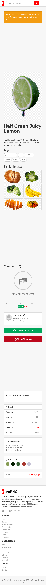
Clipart (4, 555)
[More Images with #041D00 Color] (13, 464)
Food (37, 427)
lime (20, 155)
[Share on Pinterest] (15, 511)
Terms (4, 519)
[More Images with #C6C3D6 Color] (29, 464)
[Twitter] (32, 475)
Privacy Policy (7, 527)
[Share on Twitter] (3, 511)
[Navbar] (41, 3)
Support (4, 522)
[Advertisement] (23, 48)
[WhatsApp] (39, 475)
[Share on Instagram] (10, 511)
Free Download (24, 330)
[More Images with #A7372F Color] (24, 464)
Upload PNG (6, 530)
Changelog (5, 537)
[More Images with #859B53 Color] (7, 464)
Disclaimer (5, 532)
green (16, 160)
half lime (29, 155)
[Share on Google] (20, 511)
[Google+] (35, 475)
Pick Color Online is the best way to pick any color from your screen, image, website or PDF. (22, 17)
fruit (23, 160)
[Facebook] (29, 475)
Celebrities (5, 552)
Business (5, 550)
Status (4, 535)
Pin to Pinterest (24, 339)
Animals (4, 545)
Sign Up (20, 306)
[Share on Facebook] (7, 511)
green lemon (10, 155)
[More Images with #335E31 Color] (18, 464)
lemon (7, 160)
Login (26, 306)
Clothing (5, 557)
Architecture (6, 547)
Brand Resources (8, 525)
